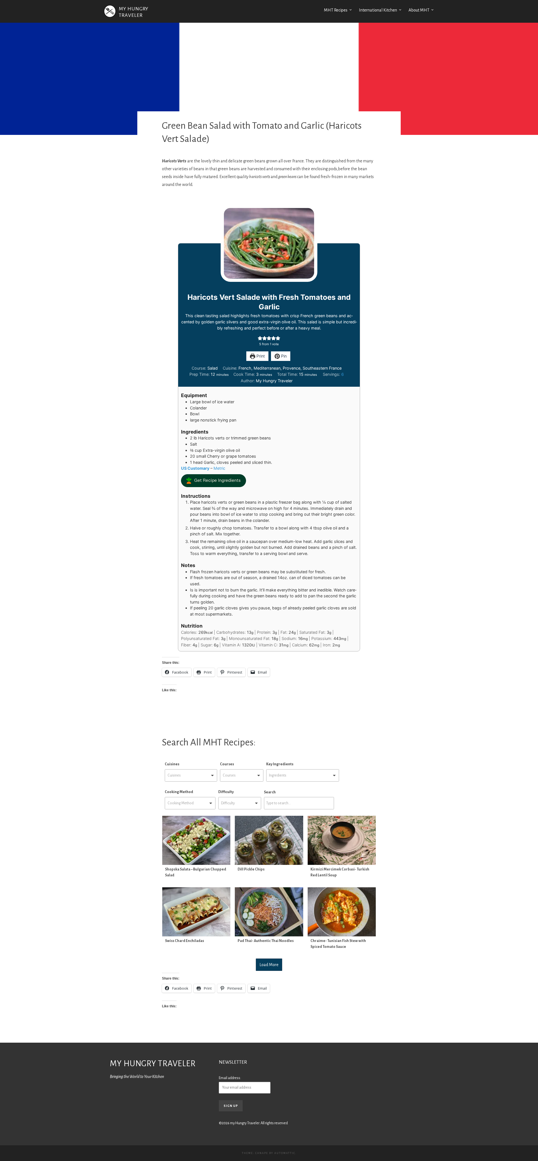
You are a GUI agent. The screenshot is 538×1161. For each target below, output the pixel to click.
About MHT (419, 10)
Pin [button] (283, 356)
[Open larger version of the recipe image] (269, 243)
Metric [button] (219, 468)
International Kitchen (378, 10)
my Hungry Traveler (153, 1063)
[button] (260, 338)
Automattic (284, 1153)
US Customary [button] (195, 468)
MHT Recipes (335, 10)
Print (260, 356)
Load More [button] (269, 964)
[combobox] (191, 775)
